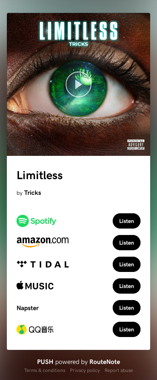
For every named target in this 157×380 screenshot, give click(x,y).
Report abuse (119, 370)
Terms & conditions (44, 370)
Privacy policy (85, 370)
